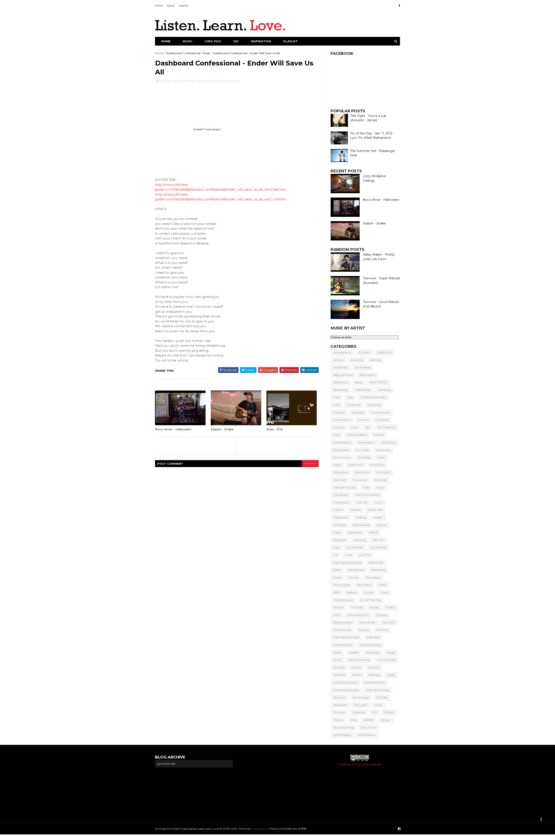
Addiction (384, 352)
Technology (361, 697)
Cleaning (374, 405)
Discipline (388, 442)
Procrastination (358, 615)
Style (390, 675)
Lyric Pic (365, 555)
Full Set (362, 502)
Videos (338, 720)
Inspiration (261, 41)
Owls (384, 592)
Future (338, 510)
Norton (369, 592)
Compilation (342, 420)
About (171, 5)
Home (159, 5)
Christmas (354, 405)
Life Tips (378, 540)
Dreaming (383, 450)
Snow (338, 660)
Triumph (339, 712)
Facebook (360, 480)
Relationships (343, 622)
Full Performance (367, 495)
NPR (337, 592)
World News (366, 735)
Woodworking (344, 727)
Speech (373, 667)
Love (348, 555)
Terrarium (340, 705)
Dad (337, 434)
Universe (358, 712)
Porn (337, 615)
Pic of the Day (370, 600)
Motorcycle (342, 585)
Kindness (340, 540)
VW (374, 712)
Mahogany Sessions (347, 562)
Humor (382, 525)
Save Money (342, 630)
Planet (374, 607)
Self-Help (373, 637)
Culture (339, 427)
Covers (363, 420)
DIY (235, 41)
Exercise (340, 480)
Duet (381, 457)
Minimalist (378, 570)
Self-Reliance (343, 645)
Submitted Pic (374, 682)
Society (339, 667)
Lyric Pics (213, 41)
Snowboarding (359, 660)
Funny (379, 502)
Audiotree (341, 367)
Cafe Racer (363, 390)
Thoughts (360, 705)
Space (356, 667)
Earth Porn (355, 465)
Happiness (341, 517)
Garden (355, 510)
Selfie (338, 652)
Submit (183, 5)
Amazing (357, 360)
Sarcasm (388, 622)
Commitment (380, 412)
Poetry (390, 607)
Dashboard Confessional (183, 53)
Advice (338, 360)
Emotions (383, 472)
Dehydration (342, 442)
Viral (353, 720)
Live (336, 547)
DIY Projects (386, 427)
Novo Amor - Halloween (173, 429)
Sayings (363, 630)
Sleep (390, 652)
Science (382, 630)
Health (378, 517)
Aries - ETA (274, 429)
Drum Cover (342, 457)
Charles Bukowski (373, 397)
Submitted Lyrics (345, 682)
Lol (336, 555)
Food (380, 487)
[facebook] (399, 5)
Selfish (353, 652)
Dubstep (364, 457)
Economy (377, 465)
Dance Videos (357, 434)
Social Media (386, 660)
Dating (379, 434)
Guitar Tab (375, 510)
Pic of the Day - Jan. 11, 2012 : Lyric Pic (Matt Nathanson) (372, 135)
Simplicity (372, 652)
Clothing (358, 412)
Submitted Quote (346, 690)
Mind (337, 570)
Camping (384, 390)
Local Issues (354, 547)
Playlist (290, 41)
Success (339, 697)
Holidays (340, 525)
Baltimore (341, 382)
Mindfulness (356, 570)
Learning (359, 540)
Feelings (381, 480)
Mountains (364, 585)
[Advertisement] (277, 785)
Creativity (382, 420)
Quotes (381, 615)
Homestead (361, 525)
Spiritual (339, 675)
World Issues (342, 735)
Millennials (376, 562)
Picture (339, 607)
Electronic (362, 472)
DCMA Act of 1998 (295, 828)
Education (341, 472)
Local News (378, 547)
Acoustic (364, 352)
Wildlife (369, 720)
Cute (354, 427)
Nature (352, 592)
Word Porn (368, 727)
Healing (361, 517)
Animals (375, 360)
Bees (358, 382)
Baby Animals (343, 375)
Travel (378, 705)
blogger (310, 463)
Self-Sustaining (370, 645)
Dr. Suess (362, 450)
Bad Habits (367, 375)
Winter (386, 720)
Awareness (363, 367)
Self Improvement (346, 637)
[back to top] (541, 819)
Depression (366, 442)
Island (373, 532)
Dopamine (341, 450)
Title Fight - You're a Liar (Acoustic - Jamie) (368, 118)
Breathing (341, 390)
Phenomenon (343, 600)
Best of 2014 (378, 382)
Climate (339, 412)
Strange (374, 675)
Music (187, 41)
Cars (337, 397)
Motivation (373, 577)
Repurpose (367, 622)
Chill (337, 405)
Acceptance (342, 352)
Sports (357, 675)
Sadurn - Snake (222, 429)
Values (388, 712)
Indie (337, 532)
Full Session (342, 502)
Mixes (338, 577)
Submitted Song (377, 690)
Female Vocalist (345, 487)
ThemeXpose (260, 828)
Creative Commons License (360, 764)
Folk (366, 487)
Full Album (341, 495)
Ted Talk (382, 697)
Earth (337, 465)
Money (354, 577)
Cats (350, 397)
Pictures (356, 607)
